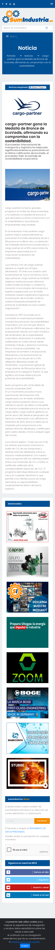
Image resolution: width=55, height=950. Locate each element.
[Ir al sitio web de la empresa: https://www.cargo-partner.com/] (27, 105)
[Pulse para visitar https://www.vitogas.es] (27, 632)
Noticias (28, 55)
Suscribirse (42, 821)
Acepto (25, 945)
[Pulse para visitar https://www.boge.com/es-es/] (27, 702)
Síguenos (44, 879)
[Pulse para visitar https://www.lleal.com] (27, 526)
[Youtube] (14, 4)
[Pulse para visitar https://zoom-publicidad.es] (27, 667)
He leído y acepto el (25, 830)
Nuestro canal (41, 887)
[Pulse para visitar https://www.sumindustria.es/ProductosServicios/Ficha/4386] (27, 596)
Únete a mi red (41, 895)
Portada (11, 55)
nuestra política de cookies (25, 941)
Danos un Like (41, 872)
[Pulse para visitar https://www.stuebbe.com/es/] (27, 773)
